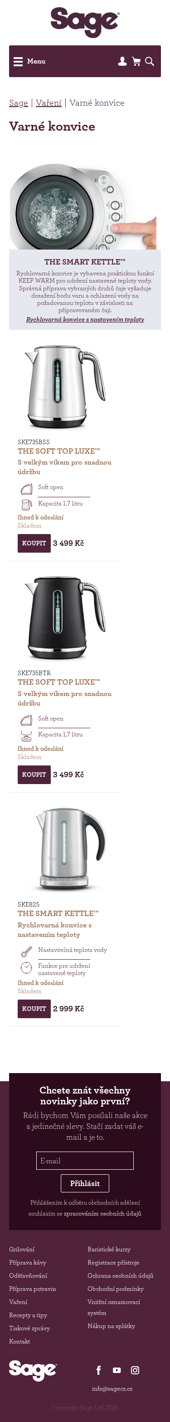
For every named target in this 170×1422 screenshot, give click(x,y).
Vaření (49, 102)
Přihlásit (85, 1183)
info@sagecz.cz (112, 1388)
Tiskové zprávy (29, 1328)
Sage (18, 102)
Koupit (34, 543)
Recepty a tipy (28, 1315)
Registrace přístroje (113, 1262)
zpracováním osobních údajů (102, 1213)
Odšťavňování (28, 1275)
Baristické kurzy (109, 1249)
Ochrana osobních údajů (120, 1275)
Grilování (21, 1249)
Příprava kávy (27, 1262)
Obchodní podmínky (115, 1288)
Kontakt (19, 1341)
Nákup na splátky (111, 1325)
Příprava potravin (32, 1288)
